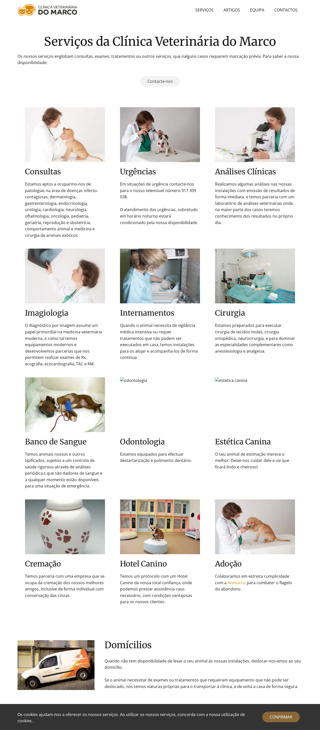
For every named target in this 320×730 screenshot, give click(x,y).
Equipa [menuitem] (257, 10)
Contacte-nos (160, 81)
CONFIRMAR (281, 717)
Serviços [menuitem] (204, 10)
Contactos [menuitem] (286, 10)
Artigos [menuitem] (232, 10)
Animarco (237, 582)
